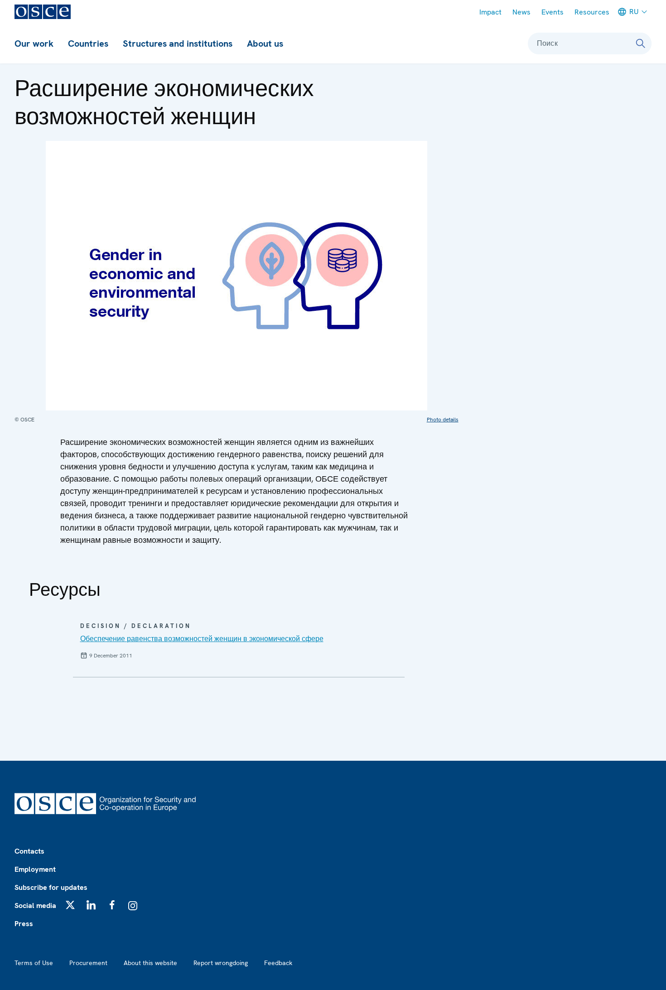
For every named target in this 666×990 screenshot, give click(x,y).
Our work (33, 43)
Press (23, 923)
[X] (70, 905)
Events (552, 12)
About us (265, 43)
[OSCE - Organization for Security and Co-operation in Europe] (42, 12)
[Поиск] (641, 43)
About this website (150, 963)
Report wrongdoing (220, 963)
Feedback (278, 963)
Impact (490, 12)
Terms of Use (33, 963)
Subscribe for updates (50, 887)
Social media (35, 905)
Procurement (88, 963)
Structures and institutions (177, 43)
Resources (591, 12)
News (521, 12)
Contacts (29, 851)
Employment (35, 869)
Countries (88, 43)
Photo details (442, 419)
